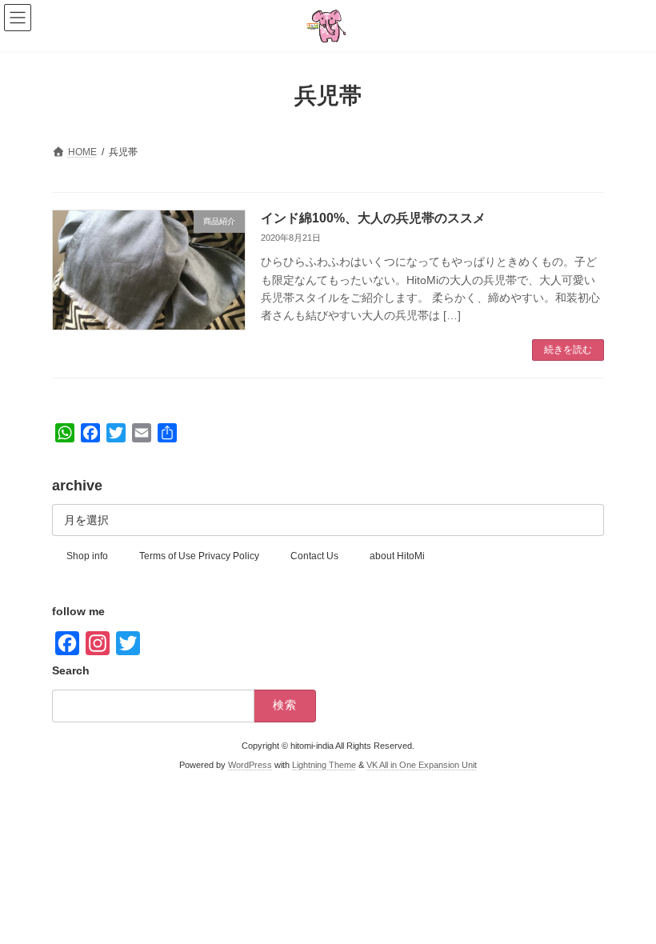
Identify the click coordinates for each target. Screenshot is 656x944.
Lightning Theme (324, 765)
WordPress (250, 765)
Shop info (87, 556)
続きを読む (568, 349)
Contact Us (314, 556)
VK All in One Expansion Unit (421, 765)
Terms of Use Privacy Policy (199, 556)
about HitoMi (397, 556)
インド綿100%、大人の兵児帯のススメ (373, 218)
